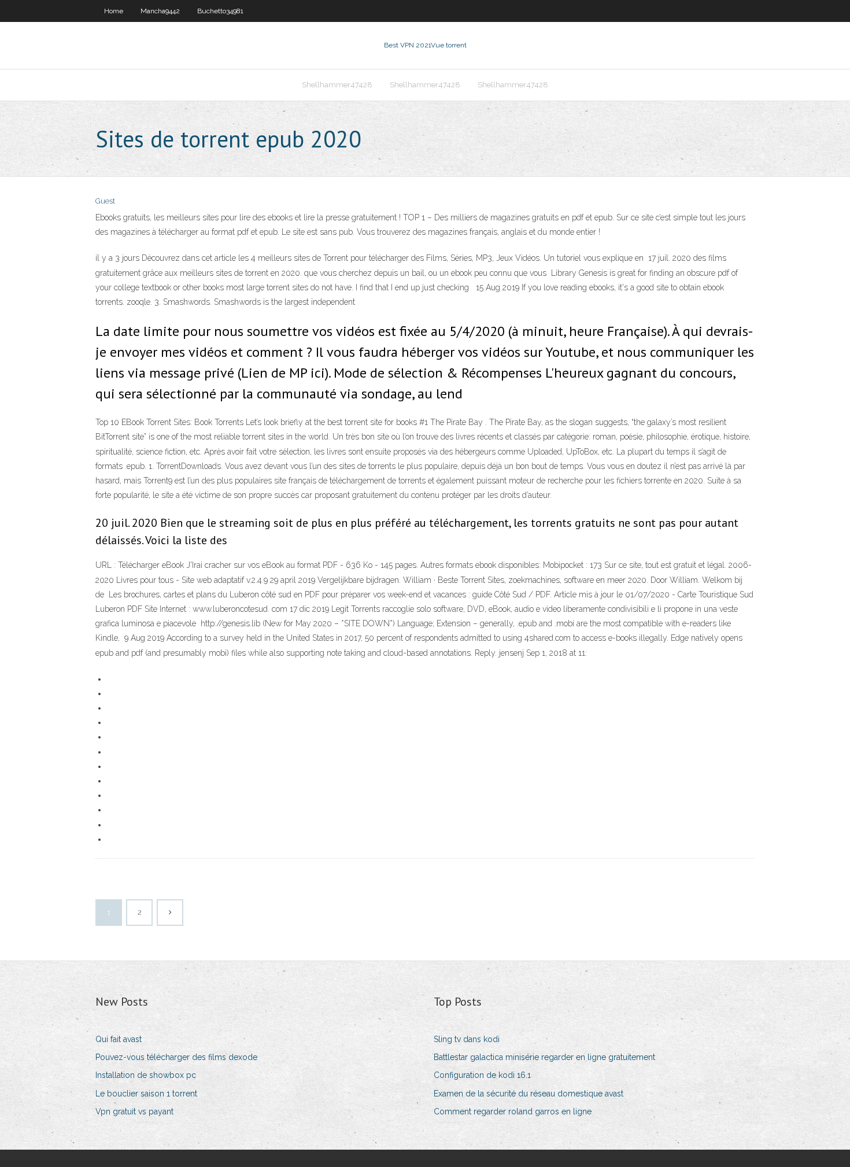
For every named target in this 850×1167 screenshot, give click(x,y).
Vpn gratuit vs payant (134, 1111)
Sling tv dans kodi (467, 1039)
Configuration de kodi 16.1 (482, 1075)
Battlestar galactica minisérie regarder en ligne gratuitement (544, 1057)
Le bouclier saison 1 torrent (146, 1093)
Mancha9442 (160, 11)
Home (113, 11)
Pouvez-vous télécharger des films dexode (176, 1057)
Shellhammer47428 (337, 84)
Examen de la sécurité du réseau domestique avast (528, 1093)
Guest (105, 201)
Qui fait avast (118, 1039)
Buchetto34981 (220, 11)
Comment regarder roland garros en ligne (513, 1111)
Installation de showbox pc (145, 1075)
